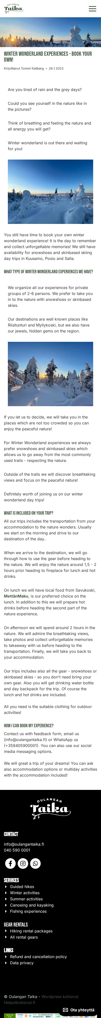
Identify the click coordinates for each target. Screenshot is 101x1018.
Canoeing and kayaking (32, 905)
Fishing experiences (28, 911)
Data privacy (22, 963)
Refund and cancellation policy (38, 956)
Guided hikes (22, 886)
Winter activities (24, 893)
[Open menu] (92, 8)
